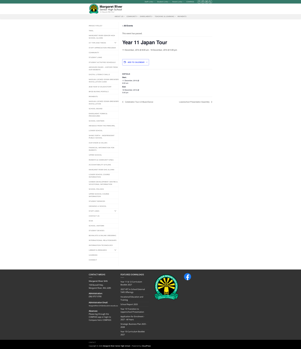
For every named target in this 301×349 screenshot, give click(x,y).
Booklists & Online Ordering (102, 235)
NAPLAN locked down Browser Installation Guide (104, 81)
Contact (92, 342)
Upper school (95, 155)
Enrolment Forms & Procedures (98, 115)
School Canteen (96, 121)
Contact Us (94, 216)
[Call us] (210, 1)
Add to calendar (136, 62)
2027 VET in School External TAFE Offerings (133, 291)
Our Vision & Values (98, 143)
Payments (182, 16)
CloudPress (146, 346)
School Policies (96, 189)
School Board (95, 109)
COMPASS (190, 2)
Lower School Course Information (99, 176)
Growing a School (97, 206)
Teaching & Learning (164, 16)
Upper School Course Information (99, 195)
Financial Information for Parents (101, 149)
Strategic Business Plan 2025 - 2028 (134, 325)
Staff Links (149, 2)
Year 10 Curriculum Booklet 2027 (133, 333)
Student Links (162, 2)
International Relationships (102, 240)
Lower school (96, 130)
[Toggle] (115, 43)
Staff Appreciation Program (102, 48)
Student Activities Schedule (102, 62)
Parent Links (177, 2)
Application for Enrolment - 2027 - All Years (133, 318)
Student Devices (96, 230)
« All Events (127, 25)
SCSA (91, 221)
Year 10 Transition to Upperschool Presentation (132, 310)
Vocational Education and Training (132, 298)
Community (132, 16)
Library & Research (98, 250)
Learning (93, 255)
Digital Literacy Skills (99, 74)
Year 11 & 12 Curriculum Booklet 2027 (131, 283)
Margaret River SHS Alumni (101, 170)
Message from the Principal (102, 126)
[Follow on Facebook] (199, 1)
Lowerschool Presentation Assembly (194, 101)
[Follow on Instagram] (203, 1)
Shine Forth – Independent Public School (101, 137)
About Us (119, 16)
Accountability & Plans (100, 165)
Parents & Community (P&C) (101, 160)
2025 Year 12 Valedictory (100, 87)
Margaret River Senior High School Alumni (102, 37)
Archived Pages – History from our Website (103, 68)
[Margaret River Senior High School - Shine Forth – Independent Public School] (107, 9)
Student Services (97, 201)
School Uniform (96, 226)
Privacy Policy (95, 26)
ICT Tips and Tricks (97, 43)
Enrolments (146, 16)
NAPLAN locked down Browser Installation (104, 102)
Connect (93, 260)
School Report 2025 (129, 304)
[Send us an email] (206, 1)
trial (91, 31)
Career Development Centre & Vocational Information (103, 183)
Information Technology (101, 245)
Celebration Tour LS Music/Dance (139, 101)
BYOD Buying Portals (99, 91)
